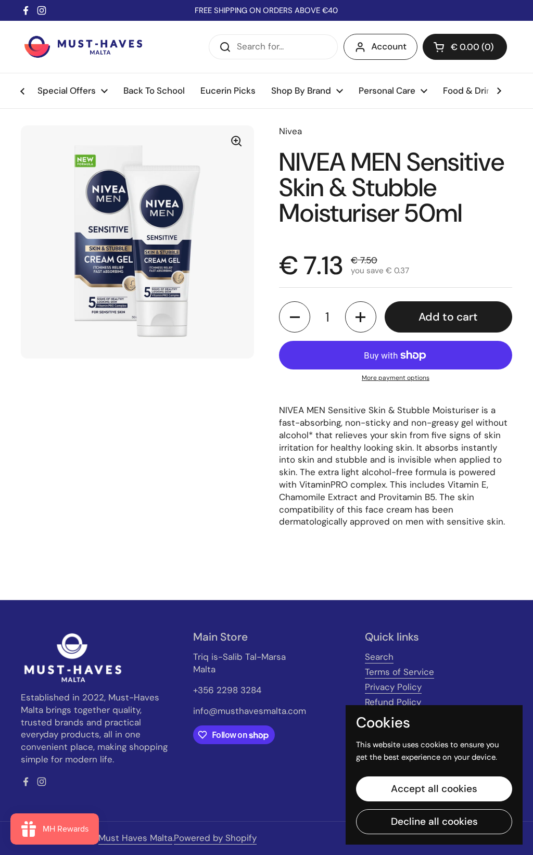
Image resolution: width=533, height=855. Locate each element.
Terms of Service (399, 672)
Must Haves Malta (135, 838)
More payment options (395, 378)
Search (379, 656)
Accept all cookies (434, 788)
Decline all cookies (434, 821)
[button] (465, 47)
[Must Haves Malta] (83, 46)
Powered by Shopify (215, 838)
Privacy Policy (393, 687)
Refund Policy (393, 702)
